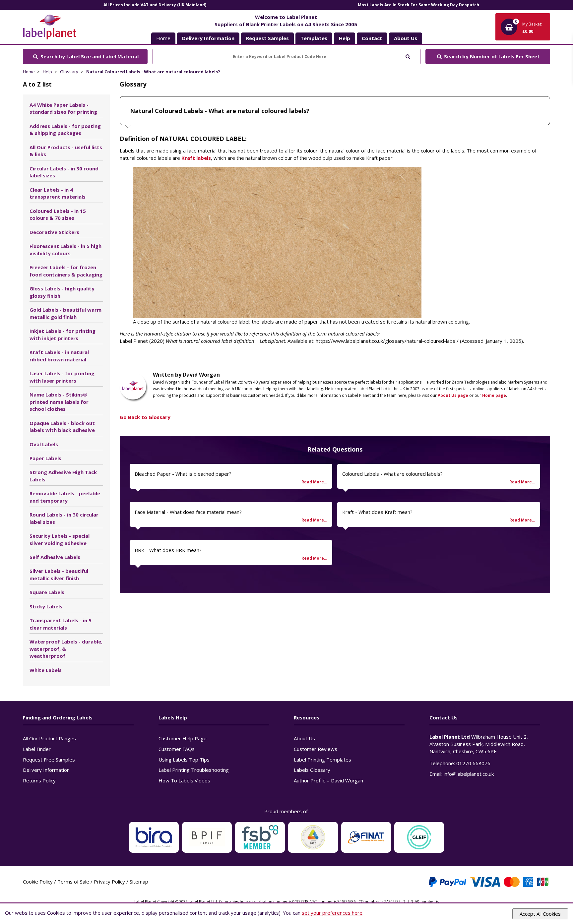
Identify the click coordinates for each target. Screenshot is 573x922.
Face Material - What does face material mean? (188, 512)
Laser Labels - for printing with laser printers (62, 377)
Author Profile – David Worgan (328, 780)
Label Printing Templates (322, 759)
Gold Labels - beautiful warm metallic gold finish (65, 313)
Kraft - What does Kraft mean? (377, 512)
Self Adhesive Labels (55, 557)
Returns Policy (39, 780)
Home (163, 38)
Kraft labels (196, 157)
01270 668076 (473, 763)
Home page (494, 395)
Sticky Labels (46, 606)
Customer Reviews (315, 749)
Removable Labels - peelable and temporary (65, 497)
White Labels (46, 670)
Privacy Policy (109, 881)
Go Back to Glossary (145, 417)
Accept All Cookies (540, 913)
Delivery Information (46, 770)
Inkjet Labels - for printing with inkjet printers (63, 334)
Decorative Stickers (54, 232)
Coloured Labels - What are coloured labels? (392, 473)
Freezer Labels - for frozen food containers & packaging (66, 271)
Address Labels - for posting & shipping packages (65, 130)
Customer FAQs (177, 749)
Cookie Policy (38, 881)
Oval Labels (44, 444)
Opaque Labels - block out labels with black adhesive (62, 427)
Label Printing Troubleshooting (194, 770)
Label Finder (37, 749)
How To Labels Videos (184, 780)
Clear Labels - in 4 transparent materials (58, 193)
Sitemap (139, 881)
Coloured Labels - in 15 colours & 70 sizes (58, 214)
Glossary (69, 72)
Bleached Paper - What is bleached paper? (183, 473)
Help (47, 72)
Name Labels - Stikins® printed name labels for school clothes (59, 401)
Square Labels (47, 592)
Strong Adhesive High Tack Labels (63, 476)
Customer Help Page (183, 738)
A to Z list (37, 84)
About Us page (453, 395)
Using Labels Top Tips (184, 759)
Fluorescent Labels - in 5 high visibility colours (65, 250)
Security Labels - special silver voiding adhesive (60, 539)
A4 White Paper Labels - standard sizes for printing (63, 108)
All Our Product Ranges (49, 738)
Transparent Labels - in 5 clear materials (61, 624)
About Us (304, 738)
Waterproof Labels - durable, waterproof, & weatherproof (66, 648)
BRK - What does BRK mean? (168, 550)
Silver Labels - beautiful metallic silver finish (59, 575)
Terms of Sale (73, 881)
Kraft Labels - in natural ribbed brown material (59, 356)
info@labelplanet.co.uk (469, 773)
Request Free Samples (49, 759)
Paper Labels (45, 458)
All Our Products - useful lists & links (66, 151)
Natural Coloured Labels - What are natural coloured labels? (153, 72)
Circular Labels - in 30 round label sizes (64, 172)
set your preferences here (332, 912)
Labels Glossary (312, 770)
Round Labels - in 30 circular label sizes (64, 518)
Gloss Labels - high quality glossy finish (62, 292)
